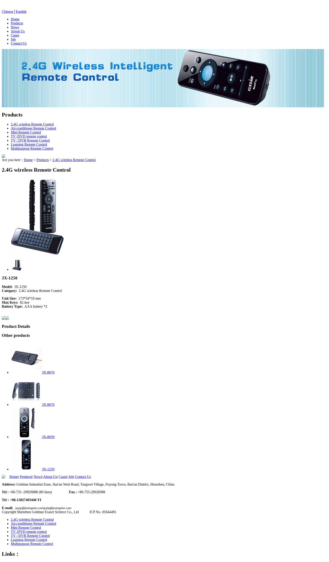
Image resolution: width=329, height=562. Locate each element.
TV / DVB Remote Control (30, 140)
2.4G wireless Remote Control (32, 124)
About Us (18, 31)
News (15, 27)
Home (15, 19)
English (21, 11)
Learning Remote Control (29, 144)
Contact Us (19, 43)
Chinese (7, 11)
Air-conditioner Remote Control (33, 128)
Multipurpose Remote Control (32, 148)
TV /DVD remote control (29, 136)
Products (17, 23)
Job (13, 39)
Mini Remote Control (26, 132)
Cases (15, 35)
